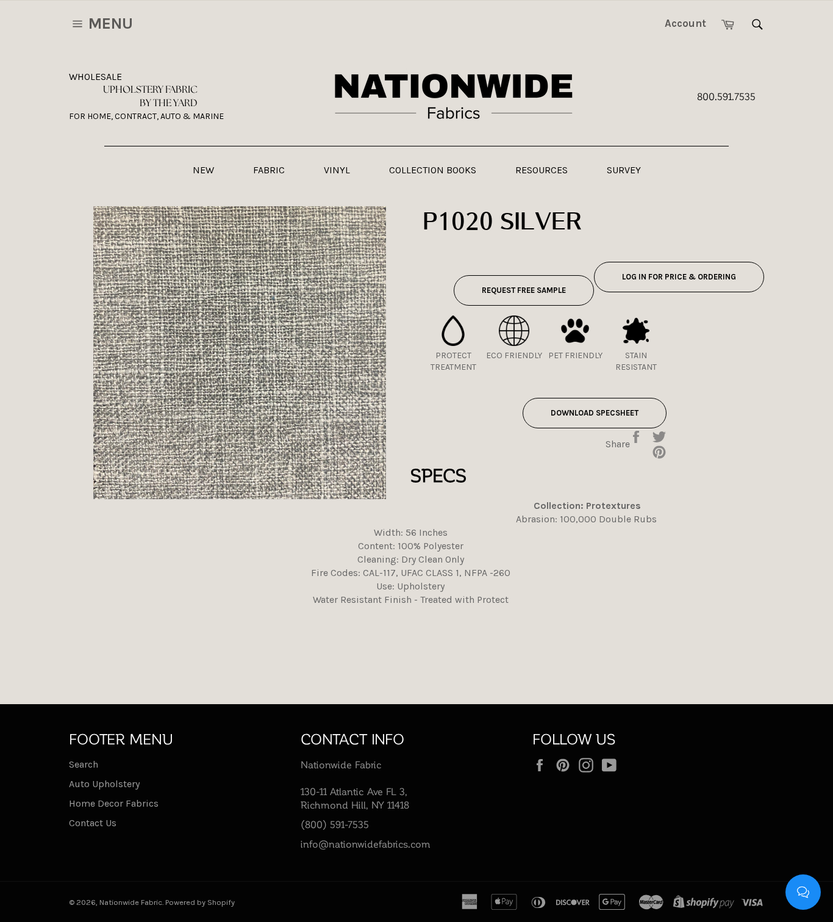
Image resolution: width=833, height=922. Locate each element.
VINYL (337, 170)
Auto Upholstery (104, 784)
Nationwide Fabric (130, 902)
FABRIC (269, 170)
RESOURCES (541, 170)
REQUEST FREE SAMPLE (524, 290)
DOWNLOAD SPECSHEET (594, 412)
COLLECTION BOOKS (432, 170)
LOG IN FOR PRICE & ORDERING (679, 276)
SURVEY (624, 170)
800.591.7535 (726, 96)
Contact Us (92, 823)
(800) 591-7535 (335, 824)
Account (685, 23)
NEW (203, 170)
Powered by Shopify (200, 902)
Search (83, 764)
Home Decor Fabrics (114, 803)
